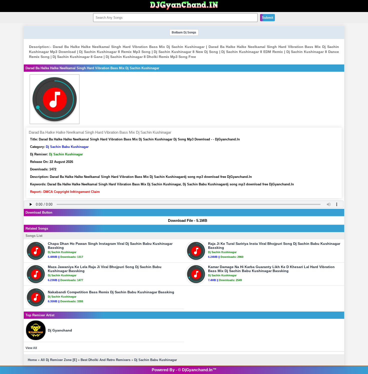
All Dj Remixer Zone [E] (59, 360)
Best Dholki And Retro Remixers (105, 360)
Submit (267, 17)
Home (32, 360)
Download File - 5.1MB (187, 220)
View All (31, 348)
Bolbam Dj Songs (184, 32)
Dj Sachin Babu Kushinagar (67, 147)
